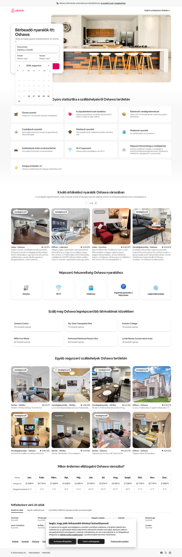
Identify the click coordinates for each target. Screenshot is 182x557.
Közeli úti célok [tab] (17, 510)
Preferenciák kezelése (119, 541)
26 (29, 96)
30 (48, 96)
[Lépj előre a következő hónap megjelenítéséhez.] (48, 65)
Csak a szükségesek (91, 541)
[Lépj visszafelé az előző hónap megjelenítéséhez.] (19, 65)
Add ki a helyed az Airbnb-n (157, 10)
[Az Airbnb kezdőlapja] (17, 10)
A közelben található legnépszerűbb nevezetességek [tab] (70, 510)
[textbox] (26, 58)
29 (44, 96)
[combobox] (37, 49)
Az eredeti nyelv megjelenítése (113, 3)
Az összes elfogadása (62, 541)
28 (39, 96)
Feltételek (46, 553)
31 (19, 101)
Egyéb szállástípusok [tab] (36, 510)
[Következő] (96, 203)
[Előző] (86, 203)
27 (34, 96)
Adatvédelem (34, 553)
